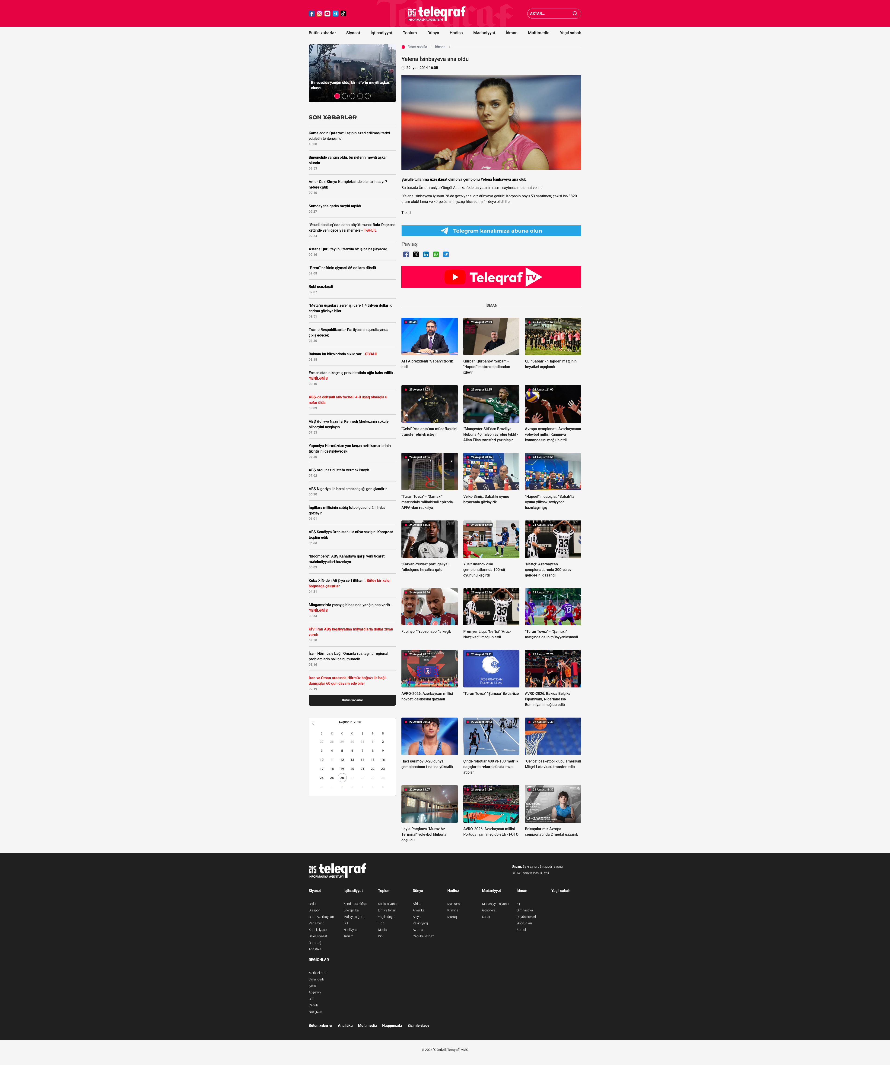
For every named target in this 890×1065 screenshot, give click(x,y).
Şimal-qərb (316, 979)
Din (380, 936)
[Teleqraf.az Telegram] (336, 13)
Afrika (417, 904)
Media (382, 930)
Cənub (313, 1005)
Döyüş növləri (526, 917)
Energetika (351, 910)
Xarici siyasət (318, 930)
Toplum (410, 32)
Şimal (313, 986)
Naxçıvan (315, 1012)
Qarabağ (315, 943)
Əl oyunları (524, 923)
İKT (345, 923)
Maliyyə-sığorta (354, 917)
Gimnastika (525, 910)
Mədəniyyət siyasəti (496, 904)
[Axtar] (575, 13)
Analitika (315, 949)
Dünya (433, 32)
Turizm (348, 936)
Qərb (312, 999)
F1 (518, 904)
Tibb (381, 923)
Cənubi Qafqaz (423, 936)
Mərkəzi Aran (318, 973)
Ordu (312, 904)
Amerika (419, 910)
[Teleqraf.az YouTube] (327, 13)
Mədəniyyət (484, 32)
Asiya (417, 917)
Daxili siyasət (318, 936)
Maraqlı (452, 917)
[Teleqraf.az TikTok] (343, 13)
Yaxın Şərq (420, 923)
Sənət (486, 917)
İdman (512, 32)
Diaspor (314, 910)
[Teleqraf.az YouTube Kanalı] (491, 277)
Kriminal (453, 910)
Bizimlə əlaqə (418, 1025)
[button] (337, 96)
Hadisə (456, 32)
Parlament (316, 923)
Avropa (418, 930)
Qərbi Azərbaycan (321, 917)
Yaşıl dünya (386, 917)
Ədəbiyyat (489, 910)
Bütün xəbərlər (322, 32)
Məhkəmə (454, 904)
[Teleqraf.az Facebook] (312, 13)
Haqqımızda (392, 1025)
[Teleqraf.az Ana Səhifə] (437, 13)
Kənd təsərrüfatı (355, 904)
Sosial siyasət (387, 904)
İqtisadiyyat (381, 32)
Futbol (521, 930)
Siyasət (353, 32)
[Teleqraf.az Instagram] (320, 13)
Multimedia (539, 32)
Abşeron (315, 992)
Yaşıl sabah (570, 32)
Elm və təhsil (387, 910)
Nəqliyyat (350, 930)
